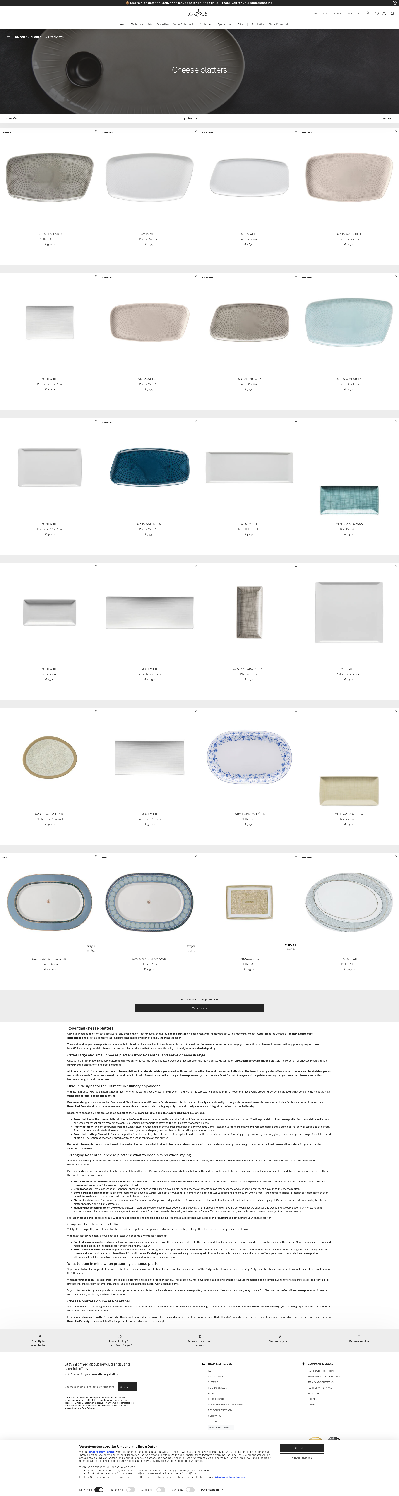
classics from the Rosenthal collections (106, 1317)
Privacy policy (316, 1393)
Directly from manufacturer (40, 1343)
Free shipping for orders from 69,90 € (119, 1343)
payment (213, 1393)
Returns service (359, 1341)
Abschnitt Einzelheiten (230, 1477)
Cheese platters (54, 37)
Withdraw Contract (220, 1427)
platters (223, 1217)
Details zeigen (210, 1489)
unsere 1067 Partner (102, 1451)
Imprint (312, 1404)
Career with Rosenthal (321, 1370)
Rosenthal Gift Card (220, 1410)
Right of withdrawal (320, 1387)
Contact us (214, 1415)
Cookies (312, 1398)
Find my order (216, 1376)
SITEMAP (212, 1421)
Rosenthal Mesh (83, 1126)
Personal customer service (199, 1343)
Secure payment (279, 1341)
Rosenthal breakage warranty (225, 1404)
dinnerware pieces (301, 1290)
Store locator (216, 1398)
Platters (36, 37)
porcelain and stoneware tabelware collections (174, 1113)
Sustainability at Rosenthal (324, 1376)
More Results (199, 1007)
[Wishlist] (96, 133)
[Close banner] (395, 3)
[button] (122, 25)
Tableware (21, 37)
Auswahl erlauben (302, 1457)
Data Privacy (88, 1408)
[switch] (130, 1489)
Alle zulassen (302, 1447)
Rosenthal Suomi (78, 1106)
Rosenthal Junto (84, 1119)
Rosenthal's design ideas (83, 1321)
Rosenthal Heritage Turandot (91, 1134)
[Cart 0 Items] (391, 13)
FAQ (210, 1370)
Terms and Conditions (320, 1382)
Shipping (213, 1382)
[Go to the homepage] (198, 13)
